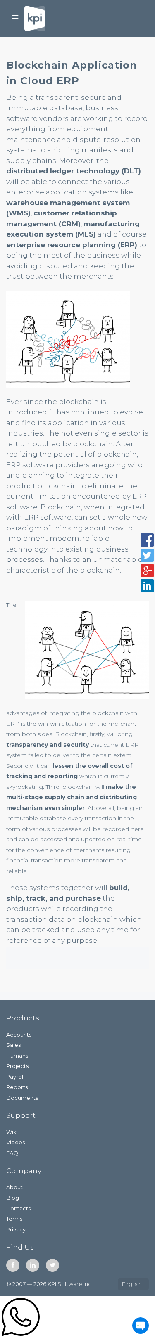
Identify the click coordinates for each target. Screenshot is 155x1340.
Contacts (18, 1208)
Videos (15, 1142)
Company (23, 1171)
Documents (22, 1097)
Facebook (12, 1265)
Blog (12, 1197)
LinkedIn (32, 1265)
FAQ (12, 1153)
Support (21, 1115)
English (131, 1284)
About (14, 1187)
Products (22, 1018)
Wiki (12, 1132)
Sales (13, 1045)
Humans (17, 1055)
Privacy (16, 1229)
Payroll (15, 1076)
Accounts (18, 1034)
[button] (147, 540)
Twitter (52, 1265)
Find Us (20, 1247)
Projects (17, 1066)
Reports (17, 1087)
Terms (14, 1218)
